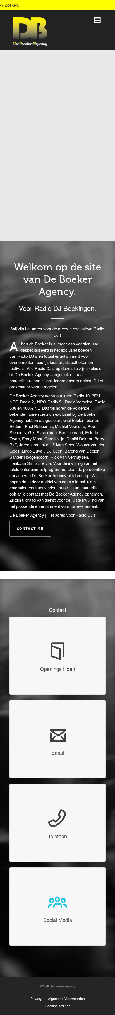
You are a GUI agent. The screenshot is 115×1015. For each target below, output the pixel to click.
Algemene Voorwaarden (66, 998)
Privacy (36, 998)
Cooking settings (57, 1005)
